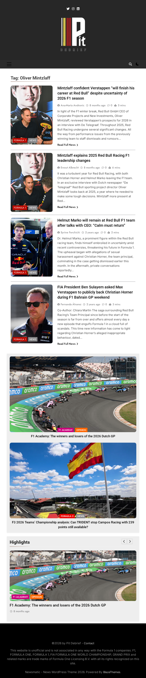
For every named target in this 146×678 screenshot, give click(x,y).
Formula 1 (20, 140)
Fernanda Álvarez (71, 304)
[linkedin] (78, 9)
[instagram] (73, 9)
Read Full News (66, 145)
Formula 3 (67, 516)
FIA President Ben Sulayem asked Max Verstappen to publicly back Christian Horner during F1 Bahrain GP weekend (95, 292)
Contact (89, 643)
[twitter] (68, 9)
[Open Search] (130, 64)
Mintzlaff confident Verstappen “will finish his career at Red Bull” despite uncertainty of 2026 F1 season (95, 93)
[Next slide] (130, 541)
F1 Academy (65, 430)
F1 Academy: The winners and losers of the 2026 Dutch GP (73, 436)
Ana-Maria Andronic (72, 105)
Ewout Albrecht (70, 167)
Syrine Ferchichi (70, 232)
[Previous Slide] (124, 541)
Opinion (81, 430)
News (32, 140)
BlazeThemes (111, 672)
